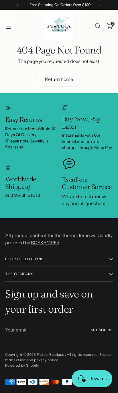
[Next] (100, 5)
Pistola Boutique (51, 354)
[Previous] (17, 5)
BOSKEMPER (45, 242)
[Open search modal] (97, 26)
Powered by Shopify (22, 365)
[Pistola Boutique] (59, 26)
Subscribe (102, 330)
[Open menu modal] (8, 26)
